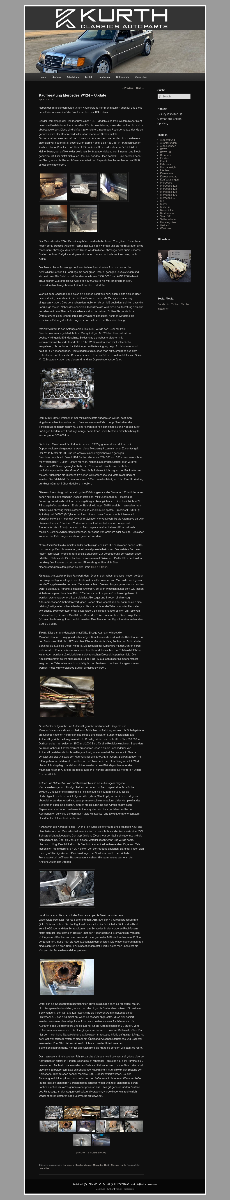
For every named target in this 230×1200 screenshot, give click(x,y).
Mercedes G (167, 197)
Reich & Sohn (99, 567)
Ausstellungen (168, 142)
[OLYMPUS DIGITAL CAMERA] (134, 1126)
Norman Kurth (118, 1165)
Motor (163, 203)
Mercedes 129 (168, 194)
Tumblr (185, 304)
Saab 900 (165, 216)
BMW (163, 148)
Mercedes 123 (168, 185)
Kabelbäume (72, 77)
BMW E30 (166, 152)
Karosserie (68, 1165)
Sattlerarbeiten (168, 219)
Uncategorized (168, 222)
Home (43, 77)
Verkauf (164, 225)
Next (140, 88)
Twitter (175, 304)
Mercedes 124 (100, 1165)
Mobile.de (100, 1188)
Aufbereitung (167, 139)
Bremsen (165, 155)
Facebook (163, 304)
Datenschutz (122, 77)
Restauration (167, 213)
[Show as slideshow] (91, 1152)
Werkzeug (166, 228)
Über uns (56, 77)
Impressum (105, 77)
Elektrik (164, 158)
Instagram (163, 308)
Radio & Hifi (167, 210)
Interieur (165, 170)
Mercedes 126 (168, 191)
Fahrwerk (165, 164)
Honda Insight (168, 167)
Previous (128, 88)
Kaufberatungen (83, 1165)
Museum (165, 207)
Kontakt (89, 77)
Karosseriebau (168, 176)
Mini (162, 200)
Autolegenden (168, 145)
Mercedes (166, 182)
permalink (44, 1168)
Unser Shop (141, 77)
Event (163, 161)
